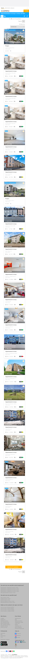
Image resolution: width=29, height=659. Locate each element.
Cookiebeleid (11, 655)
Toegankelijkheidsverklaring (14, 657)
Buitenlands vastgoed (9, 7)
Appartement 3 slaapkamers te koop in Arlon (10, 590)
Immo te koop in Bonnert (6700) (7, 607)
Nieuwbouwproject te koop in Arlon (8, 602)
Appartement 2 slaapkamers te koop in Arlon (10, 588)
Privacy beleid (17, 655)
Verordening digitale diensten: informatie (20, 656)
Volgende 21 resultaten (13, 567)
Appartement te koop (10, 71)
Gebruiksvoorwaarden (5, 655)
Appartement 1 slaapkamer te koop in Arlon (9, 587)
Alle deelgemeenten (5, 657)
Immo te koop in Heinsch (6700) (7, 608)
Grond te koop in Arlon (5, 599)
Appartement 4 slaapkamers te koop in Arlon (10, 591)
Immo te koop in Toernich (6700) (7, 609)
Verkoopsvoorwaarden (8, 656)
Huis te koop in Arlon (5, 597)
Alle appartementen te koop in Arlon (8, 592)
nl (27, 8)
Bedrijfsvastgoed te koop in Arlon (7, 601)
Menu (27, 11)
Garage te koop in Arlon (5, 598)
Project (7, 46)
